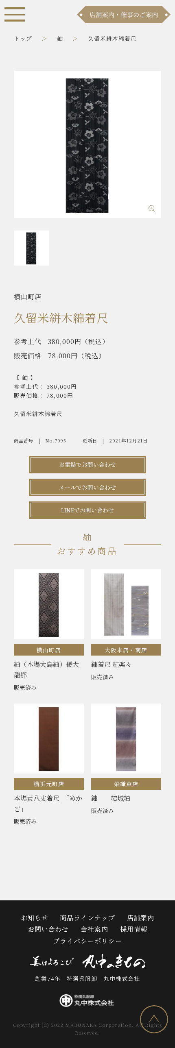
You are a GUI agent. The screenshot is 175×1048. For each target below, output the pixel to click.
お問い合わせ (48, 929)
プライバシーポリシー (87, 941)
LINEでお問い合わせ (87, 510)
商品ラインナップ (87, 917)
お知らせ (34, 917)
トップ (23, 38)
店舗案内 (141, 917)
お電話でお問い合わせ (87, 464)
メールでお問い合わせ (87, 487)
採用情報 (134, 929)
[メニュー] (14, 14)
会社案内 (94, 929)
